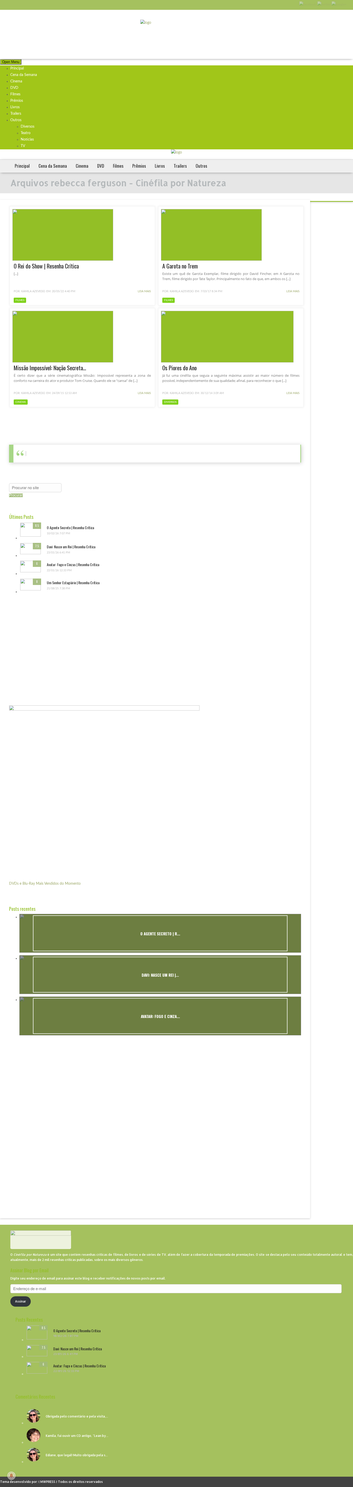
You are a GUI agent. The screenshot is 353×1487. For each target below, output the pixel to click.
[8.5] (30, 535)
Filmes (15, 94)
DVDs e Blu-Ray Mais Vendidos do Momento (45, 883)
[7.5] (30, 553)
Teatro (25, 133)
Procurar (16, 495)
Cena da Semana (23, 75)
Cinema (16, 81)
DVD (14, 88)
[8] (30, 589)
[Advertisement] (48, 648)
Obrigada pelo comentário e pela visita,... (77, 1416)
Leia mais (144, 291)
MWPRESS (47, 1482)
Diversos (27, 126)
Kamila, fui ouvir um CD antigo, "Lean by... (77, 1436)
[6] (30, 571)
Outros (15, 120)
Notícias (27, 139)
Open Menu (10, 62)
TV (23, 146)
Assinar (20, 1301)
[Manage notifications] (11, 1475)
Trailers (15, 113)
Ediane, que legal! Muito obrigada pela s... (77, 1455)
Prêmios (16, 101)
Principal (17, 68)
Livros (15, 107)
